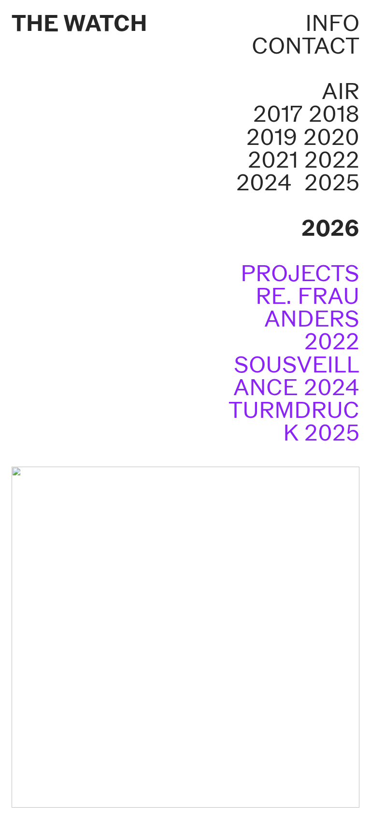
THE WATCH (79, 23)
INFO (332, 23)
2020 (331, 137)
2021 (273, 159)
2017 (277, 114)
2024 (264, 182)
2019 (271, 137)
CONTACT (305, 45)
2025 (331, 182)
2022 (331, 159)
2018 (334, 114)
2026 (330, 228)
